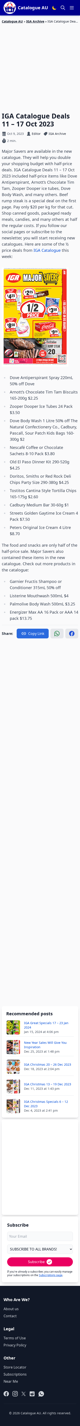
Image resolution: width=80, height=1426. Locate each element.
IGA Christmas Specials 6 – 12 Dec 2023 (46, 1104)
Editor (36, 134)
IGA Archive (35, 21)
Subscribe (36, 1261)
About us (11, 1308)
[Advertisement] (40, 65)
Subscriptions (15, 1374)
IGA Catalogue (47, 250)
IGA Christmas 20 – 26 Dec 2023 (47, 1064)
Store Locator (15, 1367)
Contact (10, 1315)
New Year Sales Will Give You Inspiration (45, 1044)
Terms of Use (15, 1338)
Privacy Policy (15, 1345)
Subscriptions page (50, 1275)
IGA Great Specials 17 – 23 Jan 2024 (46, 1025)
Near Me (11, 1381)
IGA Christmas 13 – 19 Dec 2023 (47, 1084)
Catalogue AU (12, 21)
